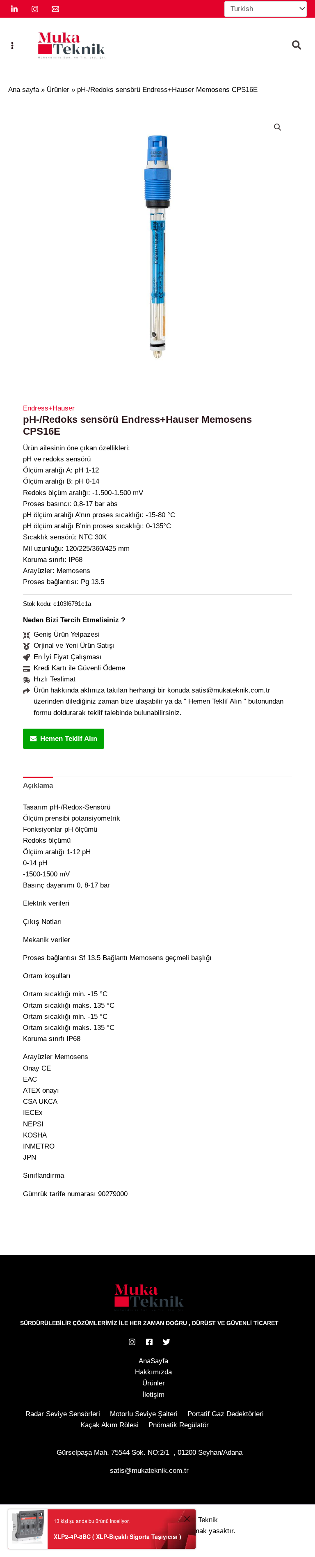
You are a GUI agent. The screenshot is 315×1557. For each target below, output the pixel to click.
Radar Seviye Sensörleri (62, 1414)
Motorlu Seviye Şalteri (144, 1414)
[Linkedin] (14, 9)
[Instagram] (35, 9)
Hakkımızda (153, 1372)
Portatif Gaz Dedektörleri (225, 1414)
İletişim (153, 1395)
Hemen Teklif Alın (68, 739)
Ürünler (153, 1383)
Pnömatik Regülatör (178, 1425)
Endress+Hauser (49, 408)
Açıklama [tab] (38, 785)
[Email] (55, 9)
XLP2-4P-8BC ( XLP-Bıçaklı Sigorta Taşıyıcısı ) (117, 1536)
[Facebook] (149, 1342)
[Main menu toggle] (12, 46)
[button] (297, 46)
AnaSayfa (153, 1361)
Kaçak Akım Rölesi (109, 1425)
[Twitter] (166, 1342)
